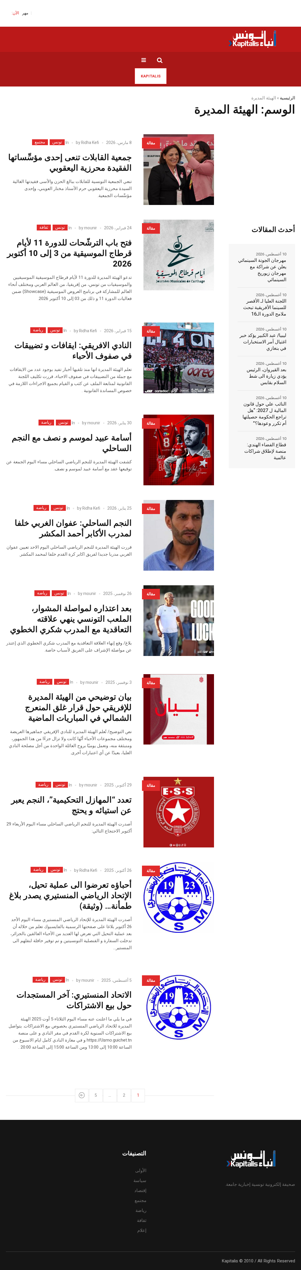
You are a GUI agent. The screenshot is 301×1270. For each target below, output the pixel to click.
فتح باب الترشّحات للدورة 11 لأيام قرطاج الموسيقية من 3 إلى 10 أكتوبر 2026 (69, 253)
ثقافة (43, 227)
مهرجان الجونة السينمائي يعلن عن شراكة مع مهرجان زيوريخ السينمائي (262, 270)
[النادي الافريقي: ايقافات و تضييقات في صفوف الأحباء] (178, 358)
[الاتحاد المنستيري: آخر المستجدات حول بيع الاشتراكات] (178, 1007)
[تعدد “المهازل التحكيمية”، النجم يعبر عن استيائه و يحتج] (178, 812)
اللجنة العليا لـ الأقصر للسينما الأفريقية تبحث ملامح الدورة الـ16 (264, 308)
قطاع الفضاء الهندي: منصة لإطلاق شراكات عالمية (265, 451)
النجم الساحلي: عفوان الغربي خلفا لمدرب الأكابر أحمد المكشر (73, 528)
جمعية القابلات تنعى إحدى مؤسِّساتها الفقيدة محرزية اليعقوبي (70, 163)
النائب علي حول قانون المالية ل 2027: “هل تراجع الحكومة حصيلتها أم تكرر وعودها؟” (264, 414)
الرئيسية (287, 98)
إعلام (141, 1230)
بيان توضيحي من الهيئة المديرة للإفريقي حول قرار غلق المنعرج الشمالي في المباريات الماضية (78, 707)
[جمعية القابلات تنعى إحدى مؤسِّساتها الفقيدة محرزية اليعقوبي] (178, 169)
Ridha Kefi (90, 143)
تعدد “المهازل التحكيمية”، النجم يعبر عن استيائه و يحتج (71, 805)
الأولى (140, 1170)
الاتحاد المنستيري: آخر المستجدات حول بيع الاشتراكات (74, 1000)
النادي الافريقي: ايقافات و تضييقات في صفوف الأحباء (73, 351)
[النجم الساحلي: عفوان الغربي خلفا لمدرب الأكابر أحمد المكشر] (178, 535)
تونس (57, 142)
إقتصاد (140, 1190)
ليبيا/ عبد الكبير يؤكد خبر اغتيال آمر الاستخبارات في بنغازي (263, 342)
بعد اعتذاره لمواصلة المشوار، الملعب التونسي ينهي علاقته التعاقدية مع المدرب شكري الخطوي (71, 619)
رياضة (38, 330)
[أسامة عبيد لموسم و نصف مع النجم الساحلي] (178, 450)
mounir (90, 228)
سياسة (139, 1180)
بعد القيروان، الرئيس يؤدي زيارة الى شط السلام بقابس (266, 376)
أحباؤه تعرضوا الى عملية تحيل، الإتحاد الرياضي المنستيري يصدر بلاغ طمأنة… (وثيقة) (70, 895)
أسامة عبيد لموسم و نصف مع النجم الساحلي (72, 443)
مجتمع (40, 142)
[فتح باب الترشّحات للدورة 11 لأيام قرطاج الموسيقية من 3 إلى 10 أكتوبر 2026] (178, 255)
